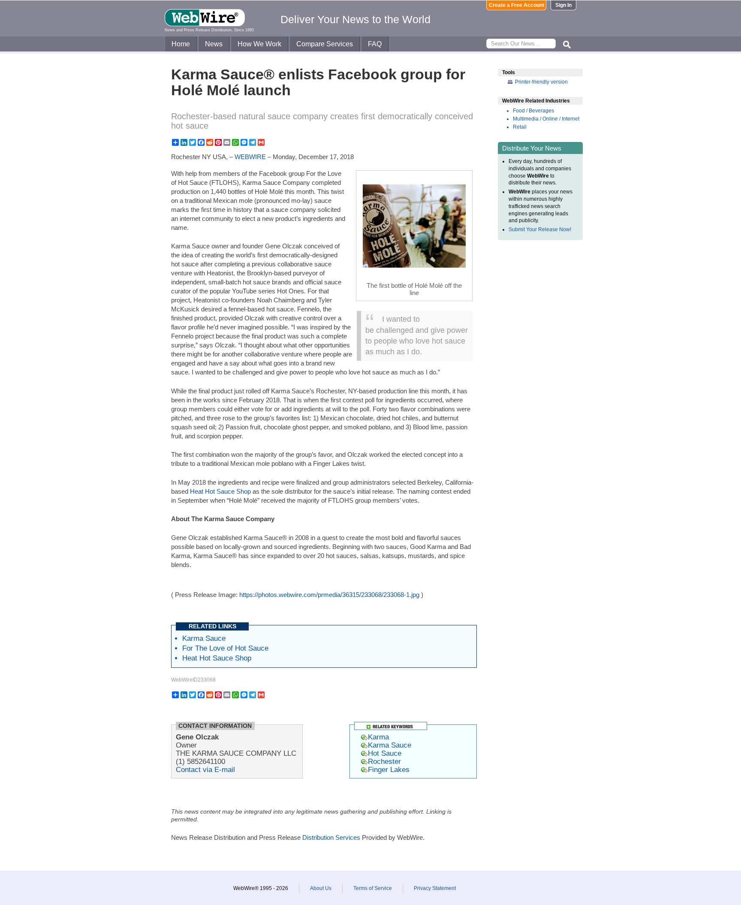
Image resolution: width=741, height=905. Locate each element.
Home (181, 44)
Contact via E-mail (205, 769)
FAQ (375, 44)
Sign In (563, 5)
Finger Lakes (389, 769)
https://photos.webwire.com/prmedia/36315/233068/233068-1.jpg (329, 594)
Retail (520, 127)
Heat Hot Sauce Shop (220, 491)
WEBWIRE (250, 156)
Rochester (384, 761)
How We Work (259, 44)
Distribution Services (331, 837)
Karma (378, 737)
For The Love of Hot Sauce (225, 648)
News (214, 44)
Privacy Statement (435, 888)
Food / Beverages (533, 111)
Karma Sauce (204, 638)
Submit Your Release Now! (540, 229)
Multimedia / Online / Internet (546, 119)
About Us (320, 888)
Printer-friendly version (541, 82)
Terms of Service (372, 888)
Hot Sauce (384, 753)
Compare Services (324, 44)
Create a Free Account (516, 5)
